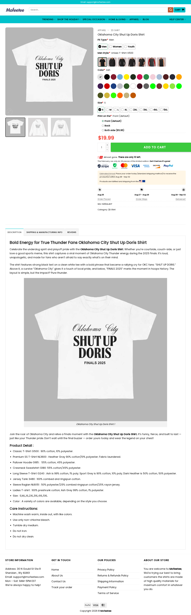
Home (55, 569)
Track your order (61, 587)
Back (107, 125)
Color (101, 70)
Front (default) (113, 121)
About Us (57, 575)
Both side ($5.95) (114, 130)
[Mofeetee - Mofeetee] (15, 10)
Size (100, 102)
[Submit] (170, 10)
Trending (48, 19)
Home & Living (117, 19)
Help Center (176, 19)
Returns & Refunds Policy (113, 575)
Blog (146, 19)
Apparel (134, 19)
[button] (180, 9)
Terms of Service (108, 593)
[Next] (88, 71)
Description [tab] (14, 232)
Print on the (105, 116)
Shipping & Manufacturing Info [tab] (44, 232)
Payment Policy (107, 587)
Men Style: (104, 53)
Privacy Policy (106, 569)
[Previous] (10, 71)
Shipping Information (111, 581)
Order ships (141, 199)
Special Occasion (94, 19)
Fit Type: (103, 39)
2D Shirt (115, 30)
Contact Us (58, 581)
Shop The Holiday (68, 19)
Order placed (104, 199)
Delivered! (181, 199)
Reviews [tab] (71, 232)
